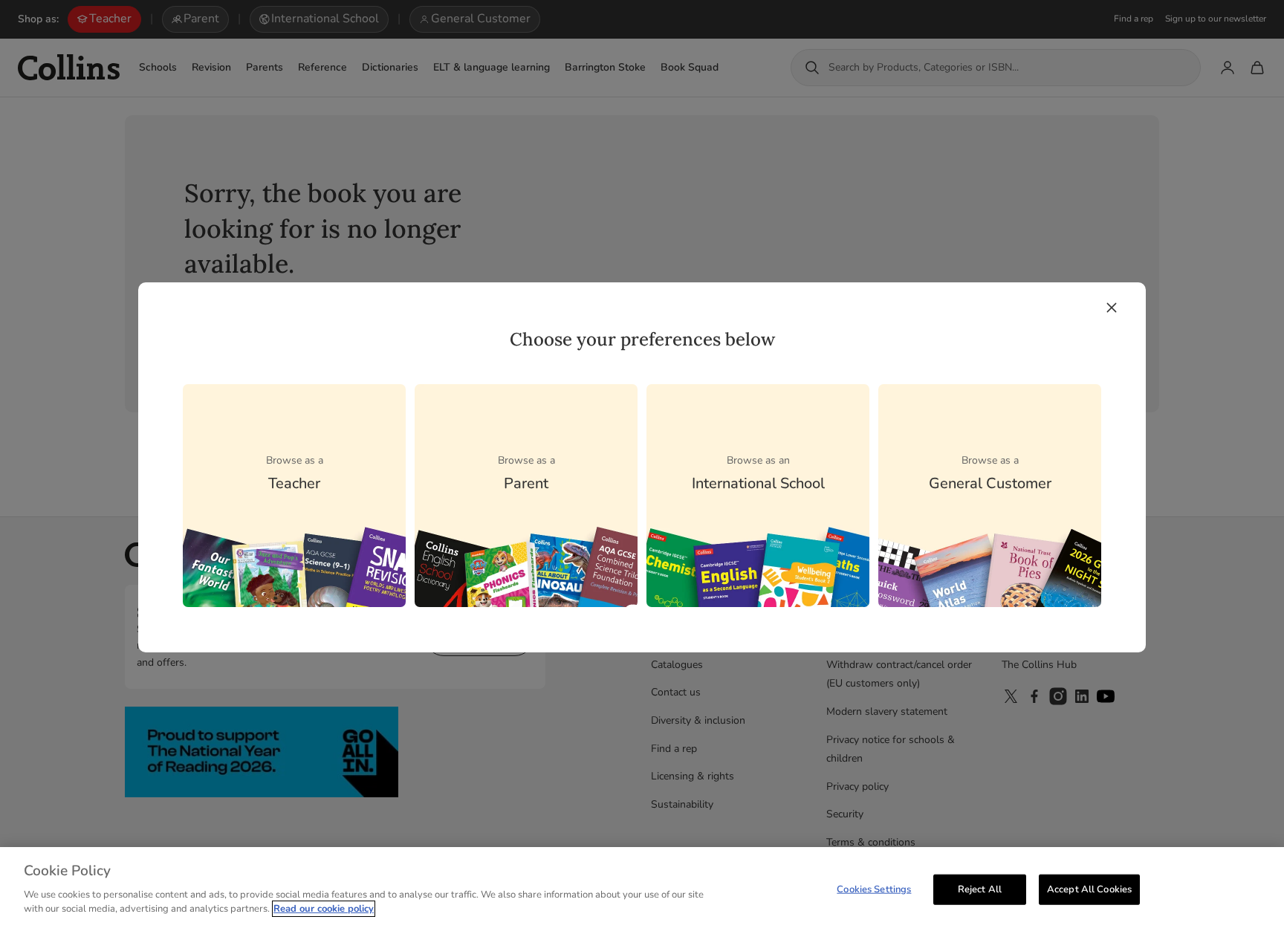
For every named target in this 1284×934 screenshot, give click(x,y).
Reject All (980, 888)
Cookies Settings (874, 888)
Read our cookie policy (323, 908)
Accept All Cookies (1089, 888)
